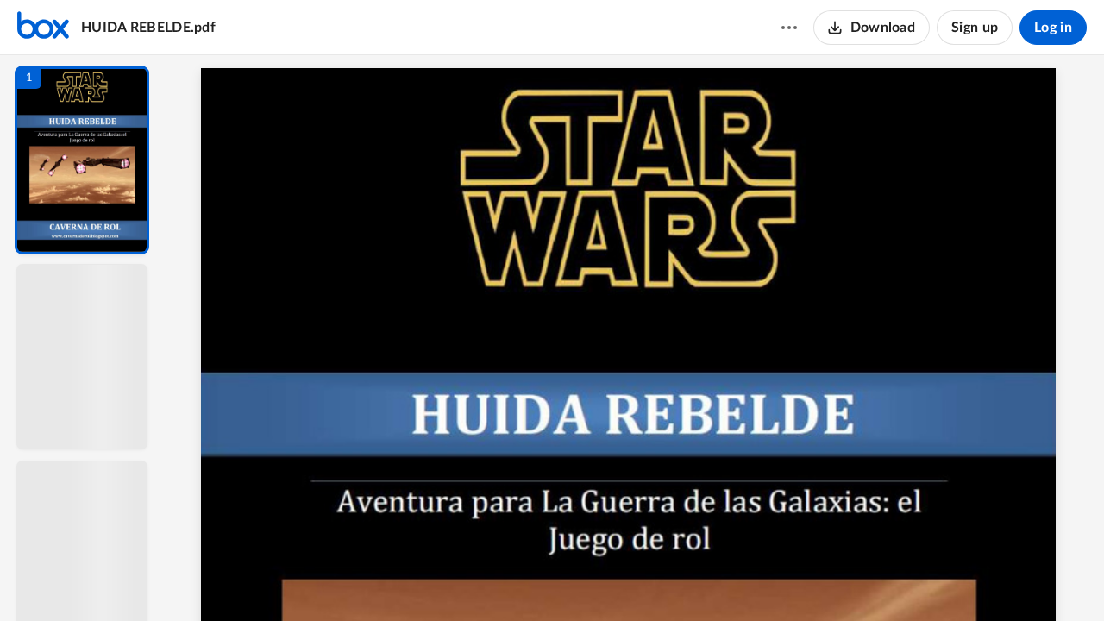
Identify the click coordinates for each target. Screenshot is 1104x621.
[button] (82, 160)
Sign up (974, 27)
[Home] (43, 27)
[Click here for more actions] (789, 27)
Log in (1053, 27)
